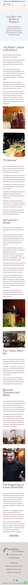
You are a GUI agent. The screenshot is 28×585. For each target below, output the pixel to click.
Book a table (14, 535)
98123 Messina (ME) (14, 558)
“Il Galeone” (6, 191)
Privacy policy (23, 583)
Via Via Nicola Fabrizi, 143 (15, 554)
